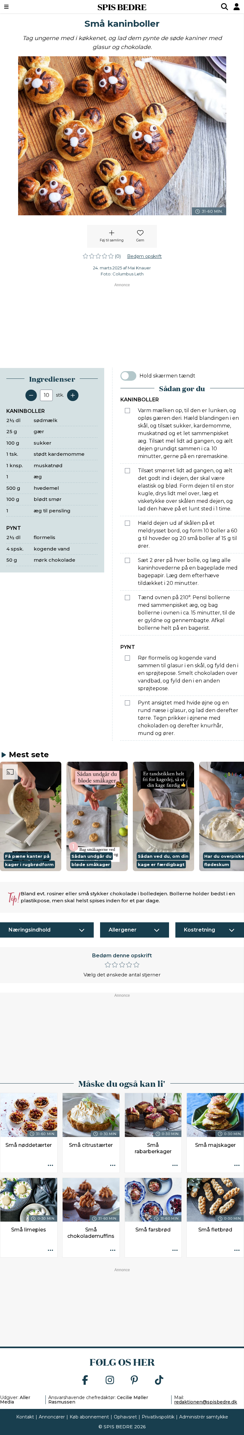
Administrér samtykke (203, 1417)
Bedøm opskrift (144, 256)
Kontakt (25, 1417)
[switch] (128, 376)
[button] (30, 816)
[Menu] (27, 6)
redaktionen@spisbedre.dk (205, 1402)
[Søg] (224, 6)
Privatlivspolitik (158, 1417)
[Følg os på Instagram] (110, 1380)
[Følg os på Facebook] (85, 1380)
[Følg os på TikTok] (159, 1380)
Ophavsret (125, 1417)
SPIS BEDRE (122, 6)
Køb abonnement (89, 1417)
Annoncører (52, 1417)
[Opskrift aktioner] (50, 1166)
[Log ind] (236, 6)
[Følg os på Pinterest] (134, 1380)
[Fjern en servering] (31, 395)
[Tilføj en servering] (72, 395)
